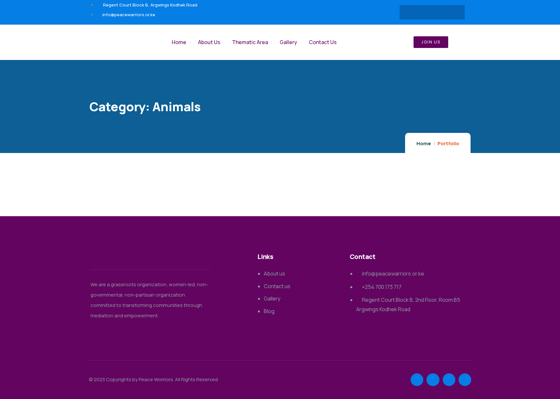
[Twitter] (426, 12)
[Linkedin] (438, 12)
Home (423, 143)
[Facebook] (413, 12)
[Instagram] (451, 12)
